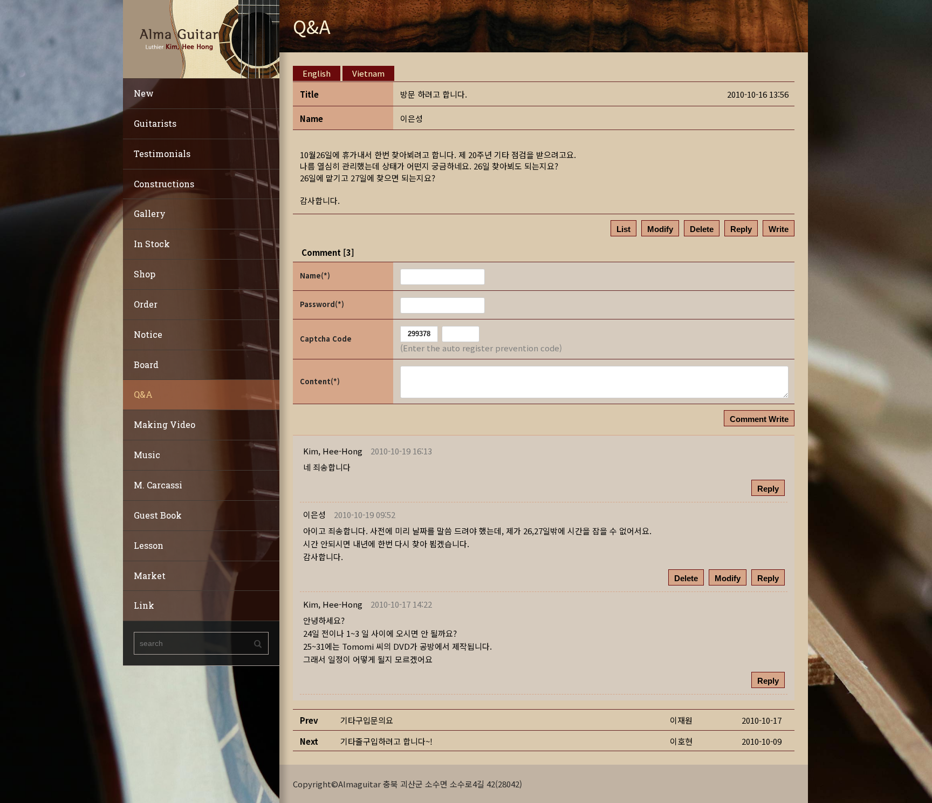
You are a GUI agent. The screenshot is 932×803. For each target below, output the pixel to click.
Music (147, 454)
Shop (144, 274)
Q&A (143, 394)
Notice (148, 334)
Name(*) (315, 275)
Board (146, 364)
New (144, 93)
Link (144, 605)
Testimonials (162, 153)
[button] (332, 451)
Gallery (150, 213)
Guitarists (155, 123)
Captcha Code (326, 339)
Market (150, 575)
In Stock (152, 243)
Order (145, 304)
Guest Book (158, 515)
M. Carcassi (158, 485)
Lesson (148, 545)
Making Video (164, 424)
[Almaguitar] (201, 38)
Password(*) (322, 304)
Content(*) (320, 381)
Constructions (164, 183)
